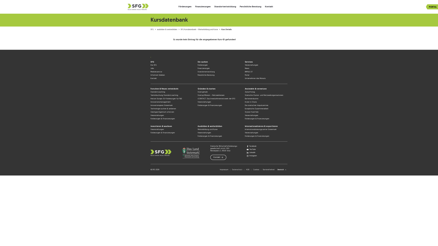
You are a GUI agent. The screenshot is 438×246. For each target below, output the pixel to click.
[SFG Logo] (138, 7)
